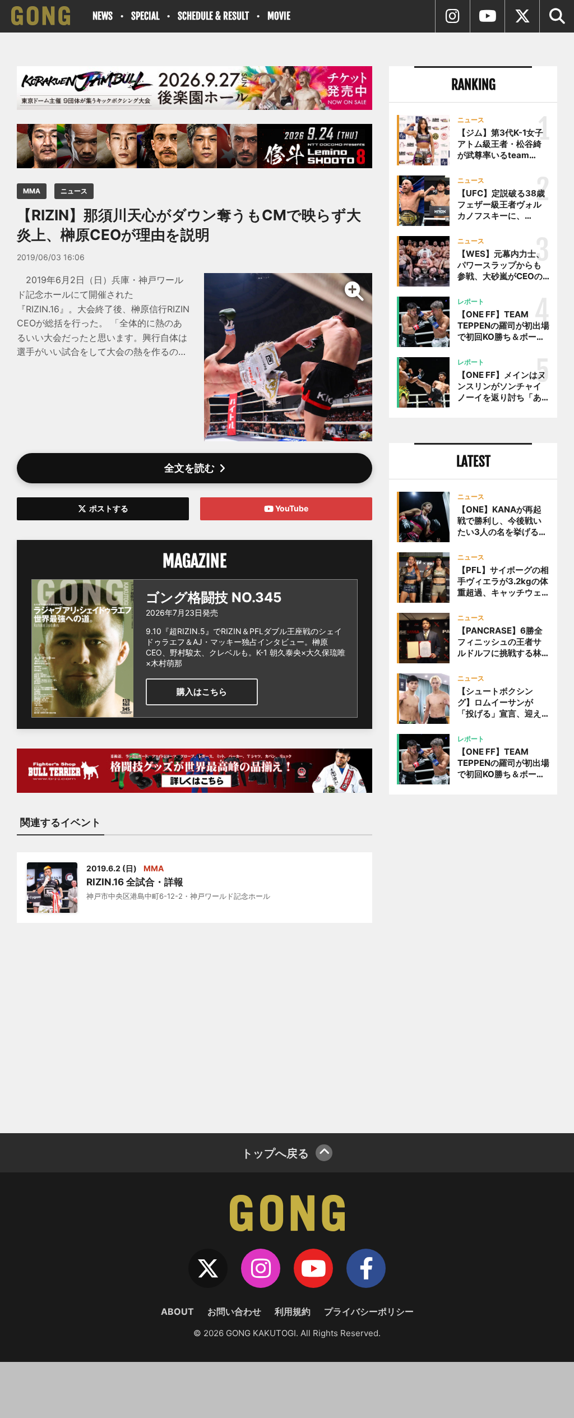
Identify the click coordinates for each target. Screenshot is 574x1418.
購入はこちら (202, 691)
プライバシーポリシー (369, 1311)
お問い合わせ (234, 1311)
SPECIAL (145, 16)
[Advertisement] (194, 1021)
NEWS (102, 16)
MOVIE (278, 16)
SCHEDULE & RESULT (213, 16)
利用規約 (293, 1311)
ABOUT (177, 1311)
